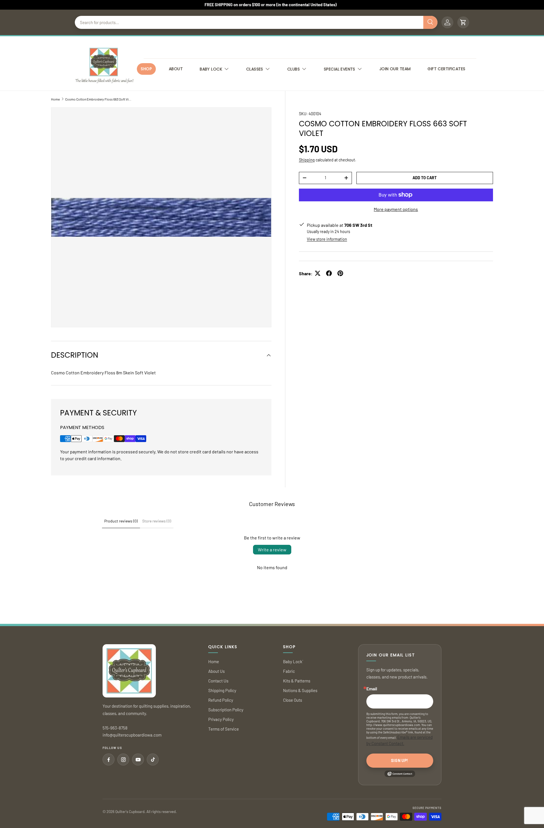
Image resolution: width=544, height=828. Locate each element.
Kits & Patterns (296, 680)
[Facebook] (108, 759)
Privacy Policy (221, 719)
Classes (254, 69)
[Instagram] (123, 759)
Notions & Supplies (300, 690)
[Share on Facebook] (329, 273)
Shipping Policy (222, 690)
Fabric (289, 671)
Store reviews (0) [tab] (156, 520)
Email (371, 688)
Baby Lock (211, 69)
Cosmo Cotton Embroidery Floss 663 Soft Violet (99, 99)
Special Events (339, 69)
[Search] (430, 22)
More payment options (396, 209)
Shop (146, 69)
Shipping (307, 159)
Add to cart (425, 177)
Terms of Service (223, 728)
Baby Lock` (293, 661)
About (176, 69)
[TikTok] (153, 759)
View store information (327, 238)
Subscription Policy (225, 709)
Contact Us (218, 680)
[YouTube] (138, 759)
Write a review (272, 549)
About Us (216, 671)
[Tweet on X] (317, 273)
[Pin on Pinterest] (340, 273)
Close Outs (292, 700)
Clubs (293, 69)
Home (55, 99)
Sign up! (399, 760)
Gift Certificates (446, 69)
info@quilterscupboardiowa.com (132, 734)
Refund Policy (220, 700)
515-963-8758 (115, 727)
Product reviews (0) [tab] (121, 520)
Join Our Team (395, 69)
